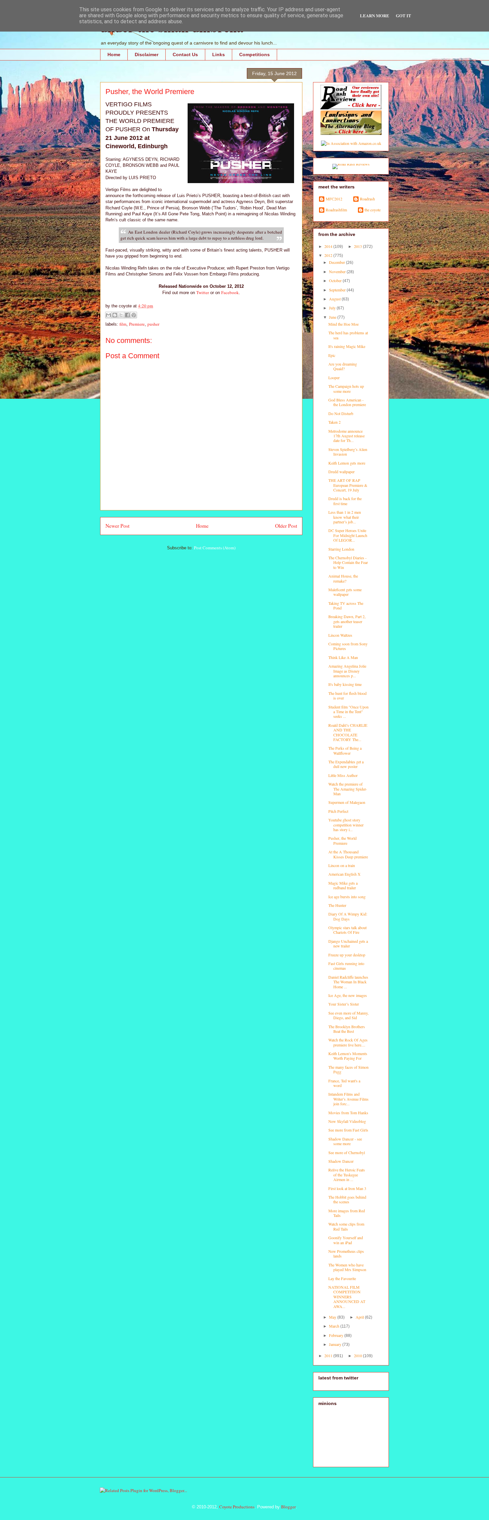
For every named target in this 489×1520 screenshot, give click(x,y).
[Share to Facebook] (127, 315)
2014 (328, 246)
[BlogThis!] (114, 315)
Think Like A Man (343, 657)
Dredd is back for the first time (345, 501)
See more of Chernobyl (346, 1152)
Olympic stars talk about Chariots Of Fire (347, 930)
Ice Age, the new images (347, 995)
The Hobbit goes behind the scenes (347, 1199)
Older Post (286, 525)
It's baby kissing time (345, 684)
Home (113, 54)
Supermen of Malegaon (346, 802)
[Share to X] (121, 315)
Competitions (254, 54)
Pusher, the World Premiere (342, 840)
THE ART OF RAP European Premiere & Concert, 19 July (347, 485)
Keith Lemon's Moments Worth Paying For (347, 1056)
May (333, 1317)
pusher (153, 324)
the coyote (373, 209)
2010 (358, 1355)
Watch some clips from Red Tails (346, 1226)
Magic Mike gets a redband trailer (343, 885)
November (338, 271)
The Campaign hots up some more (346, 388)
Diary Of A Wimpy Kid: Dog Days (347, 916)
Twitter (202, 292)
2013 (358, 246)
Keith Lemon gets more (346, 463)
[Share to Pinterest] (133, 315)
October (336, 280)
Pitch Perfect (338, 811)
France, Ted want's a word (344, 1083)
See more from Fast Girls (348, 1130)
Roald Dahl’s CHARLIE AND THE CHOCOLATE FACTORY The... (347, 732)
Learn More (374, 15)
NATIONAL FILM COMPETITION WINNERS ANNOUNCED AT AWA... (346, 1296)
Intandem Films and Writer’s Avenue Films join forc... (348, 1098)
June (333, 317)
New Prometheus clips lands (346, 1253)
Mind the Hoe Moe (343, 324)
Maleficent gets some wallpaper (345, 592)
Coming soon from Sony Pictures (348, 646)
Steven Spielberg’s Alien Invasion (347, 452)
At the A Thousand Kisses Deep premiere (348, 854)
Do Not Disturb (340, 413)
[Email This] (108, 315)
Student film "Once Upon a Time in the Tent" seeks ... (348, 711)
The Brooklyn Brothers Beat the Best (346, 1029)
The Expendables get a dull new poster (346, 764)
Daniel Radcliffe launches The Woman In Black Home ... (348, 981)
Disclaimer (146, 54)
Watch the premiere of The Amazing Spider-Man (347, 788)
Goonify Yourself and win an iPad (345, 1240)
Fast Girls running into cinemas (346, 966)
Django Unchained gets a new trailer (348, 943)
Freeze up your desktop (346, 954)
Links (218, 54)
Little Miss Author (343, 775)
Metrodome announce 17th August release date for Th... (346, 435)
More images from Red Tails (346, 1213)
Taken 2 (334, 422)
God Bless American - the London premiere (347, 402)
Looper (334, 377)
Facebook (230, 292)
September (338, 289)
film (122, 324)
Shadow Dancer (341, 1161)
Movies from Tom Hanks (348, 1112)
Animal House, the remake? (343, 578)
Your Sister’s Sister (343, 1004)
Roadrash (367, 198)
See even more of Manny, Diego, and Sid (348, 1015)
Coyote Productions (236, 1507)
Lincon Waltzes (340, 635)
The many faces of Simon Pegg (348, 1069)
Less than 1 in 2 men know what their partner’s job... (344, 516)
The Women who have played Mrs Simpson (347, 1267)
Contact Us (185, 54)
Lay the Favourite (342, 1278)
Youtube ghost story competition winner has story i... (346, 824)
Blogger (288, 1507)
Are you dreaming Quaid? (342, 366)
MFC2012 (334, 198)
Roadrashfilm (336, 209)
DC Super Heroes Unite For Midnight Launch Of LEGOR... (347, 535)
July (333, 307)
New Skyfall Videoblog (347, 1121)
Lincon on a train (341, 865)
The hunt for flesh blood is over (347, 696)
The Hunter (337, 905)
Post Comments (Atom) (215, 548)
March (334, 1326)
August (335, 298)
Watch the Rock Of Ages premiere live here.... (348, 1042)
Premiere (137, 324)
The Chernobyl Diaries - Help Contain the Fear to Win (348, 562)
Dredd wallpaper (341, 471)
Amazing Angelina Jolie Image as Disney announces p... (347, 670)
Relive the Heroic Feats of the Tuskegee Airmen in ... (346, 1174)
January (335, 1344)
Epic (331, 355)
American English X (344, 874)
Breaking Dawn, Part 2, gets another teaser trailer (347, 621)
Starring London (341, 549)
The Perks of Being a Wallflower (345, 750)
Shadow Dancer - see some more (345, 1141)
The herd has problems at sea (348, 335)
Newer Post (117, 525)
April (360, 1317)
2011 (328, 1355)
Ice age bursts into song (347, 896)
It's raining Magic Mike (346, 346)
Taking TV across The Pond (345, 605)
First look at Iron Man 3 (347, 1188)
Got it (403, 15)
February (336, 1335)
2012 (328, 255)
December (337, 262)
